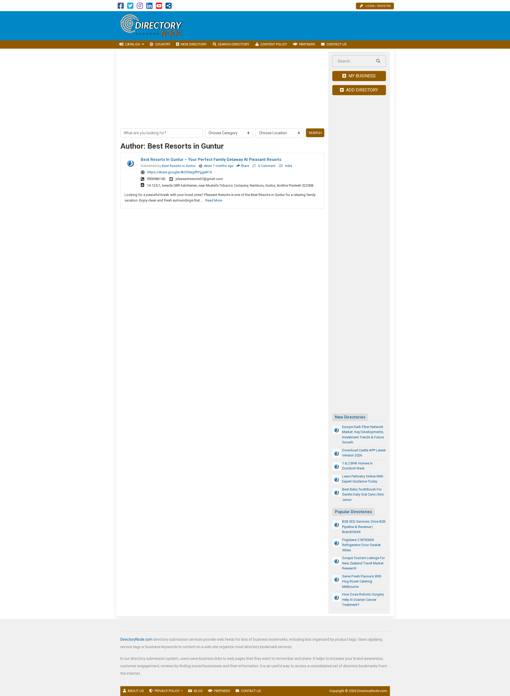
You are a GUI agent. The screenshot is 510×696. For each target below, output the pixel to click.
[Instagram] (140, 7)
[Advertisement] (297, 26)
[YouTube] (159, 7)
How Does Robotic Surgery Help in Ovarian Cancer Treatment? (363, 599)
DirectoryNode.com (136, 639)
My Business (361, 75)
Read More (213, 200)
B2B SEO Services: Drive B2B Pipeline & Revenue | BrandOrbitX (363, 526)
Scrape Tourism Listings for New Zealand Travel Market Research (363, 563)
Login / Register (378, 6)
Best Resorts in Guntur (179, 166)
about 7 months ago (218, 166)
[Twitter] (130, 7)
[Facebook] (121, 7)
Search (315, 133)
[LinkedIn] (149, 7)
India (288, 166)
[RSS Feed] (168, 7)
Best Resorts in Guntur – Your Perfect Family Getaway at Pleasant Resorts (211, 159)
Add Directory (361, 90)
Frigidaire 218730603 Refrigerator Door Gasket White (361, 545)
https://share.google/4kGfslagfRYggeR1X (179, 172)
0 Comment (266, 166)
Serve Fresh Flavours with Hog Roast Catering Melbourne (361, 581)
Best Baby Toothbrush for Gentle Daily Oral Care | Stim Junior (363, 494)
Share (244, 166)
